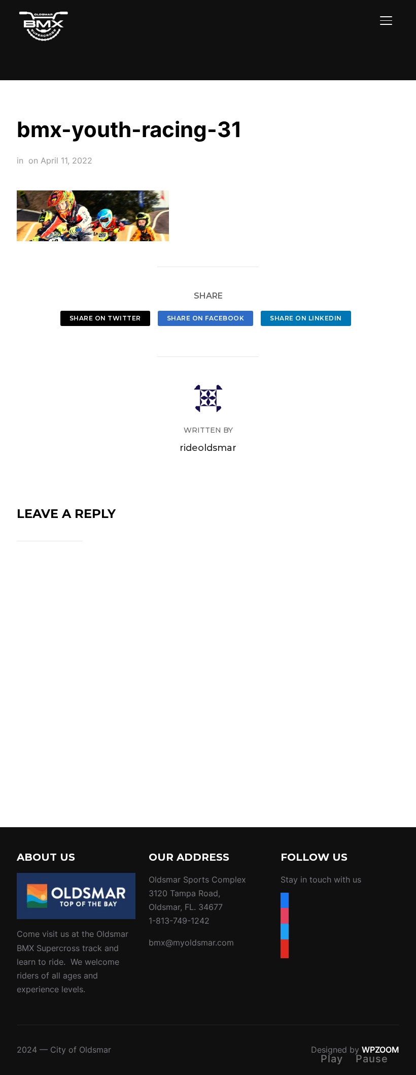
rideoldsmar (208, 447)
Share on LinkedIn (306, 318)
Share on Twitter (105, 318)
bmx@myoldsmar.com (191, 942)
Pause (372, 1059)
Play (332, 1059)
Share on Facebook (206, 318)
